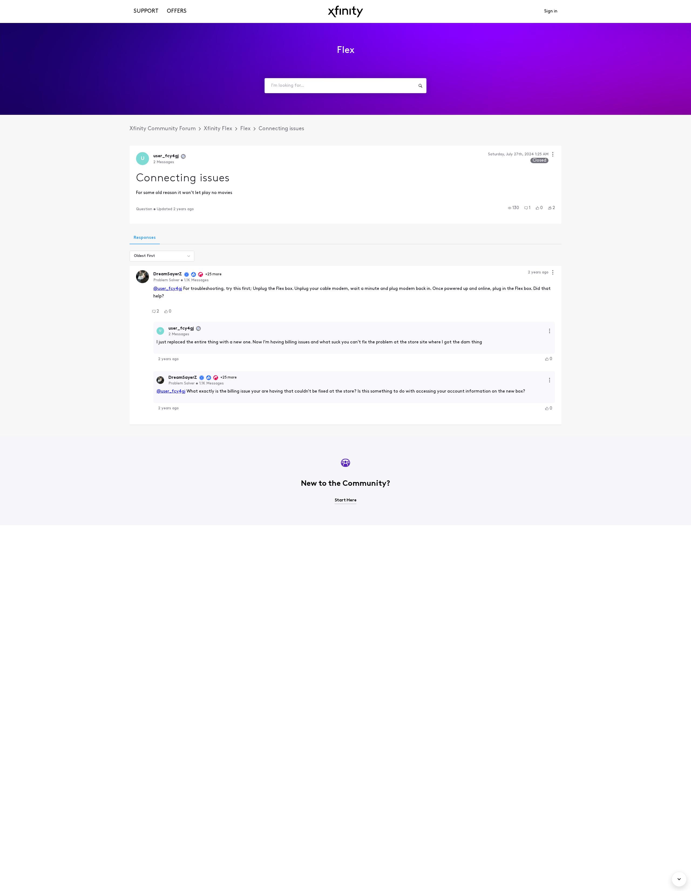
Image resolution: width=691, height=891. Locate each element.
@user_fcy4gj (167, 289)
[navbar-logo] (345, 11)
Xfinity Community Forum (163, 129)
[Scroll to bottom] (679, 879)
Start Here (346, 500)
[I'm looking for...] (420, 85)
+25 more (213, 274)
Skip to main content (23, 4)
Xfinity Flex (218, 129)
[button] (513, 208)
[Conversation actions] (553, 155)
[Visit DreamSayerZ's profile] (142, 276)
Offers (177, 11)
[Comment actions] (553, 273)
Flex (245, 129)
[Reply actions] (549, 331)
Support (146, 11)
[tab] (145, 238)
